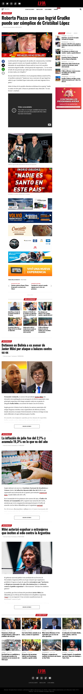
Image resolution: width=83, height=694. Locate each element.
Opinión (56, 8)
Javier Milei (39, 397)
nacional (40, 505)
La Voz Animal (48, 9)
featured (23, 279)
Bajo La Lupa (39, 9)
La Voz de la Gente (29, 9)
